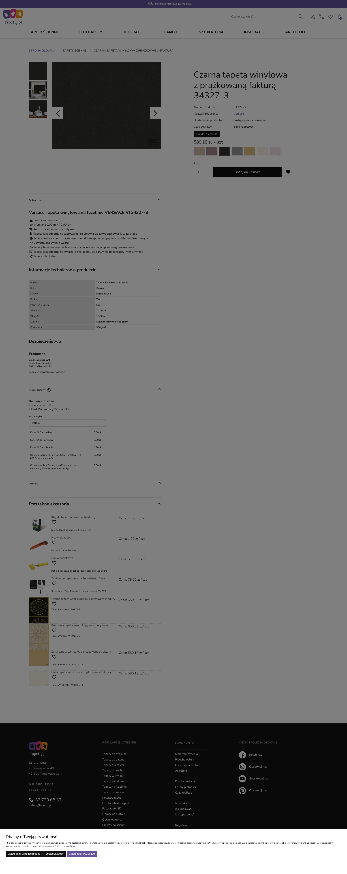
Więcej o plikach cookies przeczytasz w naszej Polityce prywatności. (41, 846)
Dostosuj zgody (55, 853)
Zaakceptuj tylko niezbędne (24, 853)
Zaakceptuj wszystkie (82, 853)
